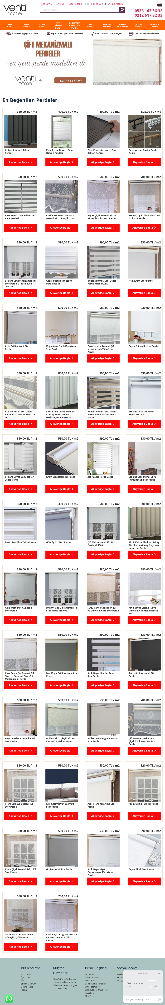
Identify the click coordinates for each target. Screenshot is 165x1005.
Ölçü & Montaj (115, 3)
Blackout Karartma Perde (96, 990)
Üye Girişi (25, 977)
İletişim (24, 990)
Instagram (121, 980)
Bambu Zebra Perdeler (95, 983)
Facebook (121, 974)
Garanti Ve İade (60, 988)
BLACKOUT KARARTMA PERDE (74, 25)
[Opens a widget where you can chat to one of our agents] (143, 986)
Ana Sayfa (46, 3)
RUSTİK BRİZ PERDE (122, 25)
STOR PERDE (26, 25)
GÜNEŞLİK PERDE (155, 25)
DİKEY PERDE (90, 25)
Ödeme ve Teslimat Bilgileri (65, 985)
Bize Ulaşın (97, 3)
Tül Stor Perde (91, 977)
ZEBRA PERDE (42, 25)
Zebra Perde (90, 980)
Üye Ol (60, 3)
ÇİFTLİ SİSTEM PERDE (58, 25)
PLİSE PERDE (10, 25)
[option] (82, 62)
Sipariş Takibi (76, 3)
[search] (79, 10)
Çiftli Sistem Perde (93, 986)
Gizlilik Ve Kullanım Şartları (65, 982)
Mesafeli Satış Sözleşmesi (64, 979)
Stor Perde (90, 974)
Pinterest (121, 977)
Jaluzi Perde (90, 993)
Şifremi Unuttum (28, 983)
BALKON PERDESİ (106, 25)
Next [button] (157, 62)
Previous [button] (8, 62)
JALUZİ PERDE (138, 25)
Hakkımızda (26, 974)
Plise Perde (90, 996)
